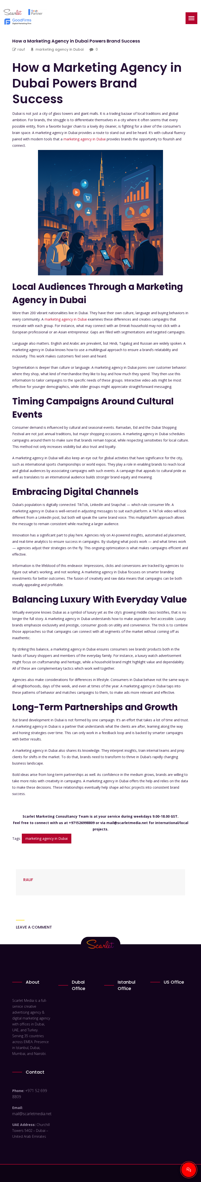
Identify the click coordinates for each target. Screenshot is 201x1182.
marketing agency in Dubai (60, 49)
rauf (21, 49)
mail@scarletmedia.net (31, 1113)
